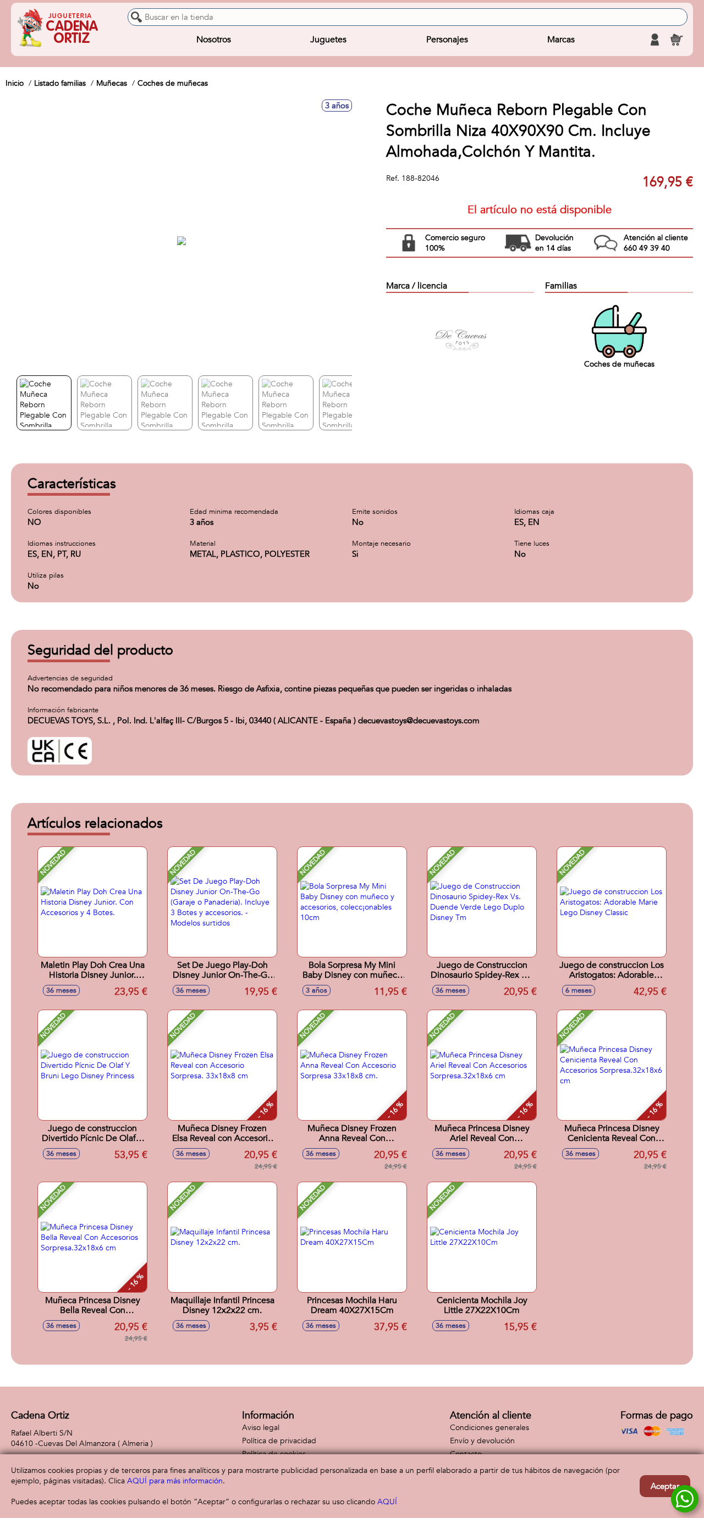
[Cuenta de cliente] (655, 40)
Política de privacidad (279, 1441)
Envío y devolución (482, 1441)
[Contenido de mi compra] (677, 40)
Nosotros (213, 40)
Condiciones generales (489, 1427)
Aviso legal (260, 1427)
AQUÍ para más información (175, 1481)
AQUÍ (387, 1502)
